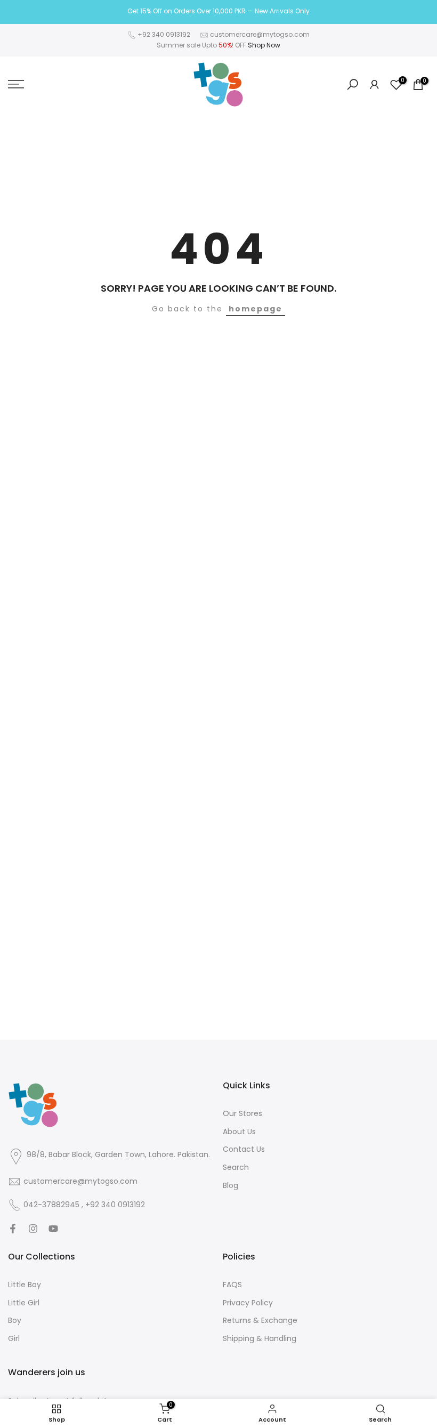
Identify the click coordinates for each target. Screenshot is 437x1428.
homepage (255, 308)
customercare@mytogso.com (260, 34)
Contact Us (244, 1149)
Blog (230, 1186)
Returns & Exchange (260, 1320)
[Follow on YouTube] (53, 1228)
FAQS (232, 1285)
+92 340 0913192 (163, 34)
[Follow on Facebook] (13, 1228)
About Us (239, 1132)
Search (236, 1167)
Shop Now (264, 45)
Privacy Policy (248, 1303)
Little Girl (23, 1303)
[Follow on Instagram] (33, 1228)
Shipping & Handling (259, 1339)
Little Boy (24, 1285)
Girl (14, 1339)
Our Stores (242, 1114)
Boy (14, 1320)
